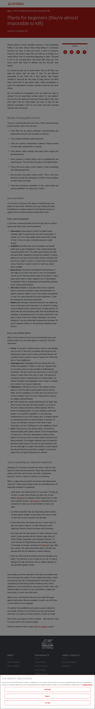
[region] (47, 692)
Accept (47, 703)
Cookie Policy (87, 685)
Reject (47, 696)
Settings (47, 689)
